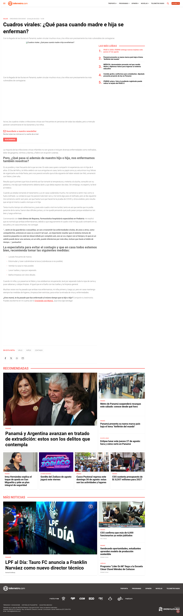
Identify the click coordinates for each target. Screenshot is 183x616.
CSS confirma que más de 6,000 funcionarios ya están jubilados (116, 534)
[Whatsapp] (17, 358)
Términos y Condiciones (11, 605)
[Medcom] (128, 600)
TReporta (112, 3)
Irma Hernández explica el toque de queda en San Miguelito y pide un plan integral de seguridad (18, 480)
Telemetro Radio (157, 3)
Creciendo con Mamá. (44, 301)
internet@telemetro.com (14, 611)
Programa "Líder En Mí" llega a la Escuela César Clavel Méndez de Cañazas (121, 567)
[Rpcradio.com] (100, 600)
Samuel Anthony (10, 572)
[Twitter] (11, 358)
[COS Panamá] (82, 600)
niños (28, 350)
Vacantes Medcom (45, 605)
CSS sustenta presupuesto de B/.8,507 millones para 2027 (127, 478)
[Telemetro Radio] (119, 600)
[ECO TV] (91, 600)
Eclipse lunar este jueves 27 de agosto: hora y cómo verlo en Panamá (120, 442)
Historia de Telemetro (29, 605)
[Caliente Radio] (110, 600)
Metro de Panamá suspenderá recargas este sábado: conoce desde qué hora (120, 405)
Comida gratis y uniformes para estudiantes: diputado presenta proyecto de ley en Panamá (123, 75)
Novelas (144, 3)
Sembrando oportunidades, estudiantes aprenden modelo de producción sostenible (120, 551)
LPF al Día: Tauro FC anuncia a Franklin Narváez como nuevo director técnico (46, 565)
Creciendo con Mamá (18, 19)
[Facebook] (5, 358)
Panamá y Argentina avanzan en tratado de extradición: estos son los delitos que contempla (47, 439)
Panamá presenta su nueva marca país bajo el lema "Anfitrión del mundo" (120, 425)
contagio (39, 350)
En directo (175, 3)
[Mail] (23, 358)
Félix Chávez (103, 538)
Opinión (135, 3)
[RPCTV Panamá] (63, 600)
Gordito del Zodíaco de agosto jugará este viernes (56, 478)
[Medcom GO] (54, 600)
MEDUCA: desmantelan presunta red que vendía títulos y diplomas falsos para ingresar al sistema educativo (122, 66)
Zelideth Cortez (104, 557)
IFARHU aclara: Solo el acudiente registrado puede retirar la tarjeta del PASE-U (122, 82)
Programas (123, 3)
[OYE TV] (73, 600)
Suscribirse (10, 140)
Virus (20, 350)
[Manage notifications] (178, 611)
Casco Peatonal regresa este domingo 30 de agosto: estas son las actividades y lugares (91, 479)
